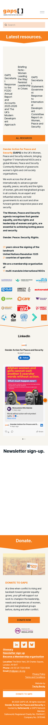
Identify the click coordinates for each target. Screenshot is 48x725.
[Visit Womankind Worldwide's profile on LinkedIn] (9, 409)
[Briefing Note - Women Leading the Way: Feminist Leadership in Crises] (24, 57)
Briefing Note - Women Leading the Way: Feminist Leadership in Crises (24, 77)
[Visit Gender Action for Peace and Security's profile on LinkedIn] (7, 425)
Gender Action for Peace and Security (24, 350)
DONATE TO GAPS (24, 694)
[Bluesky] (32, 645)
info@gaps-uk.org (17, 671)
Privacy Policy (39, 674)
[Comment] (11, 432)
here (30, 524)
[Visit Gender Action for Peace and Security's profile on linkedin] (24, 345)
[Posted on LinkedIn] (41, 425)
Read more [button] (11, 418)
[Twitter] (24, 645)
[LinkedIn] (16, 645)
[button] (40, 48)
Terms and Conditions (35, 677)
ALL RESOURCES (24, 138)
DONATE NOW (24, 620)
